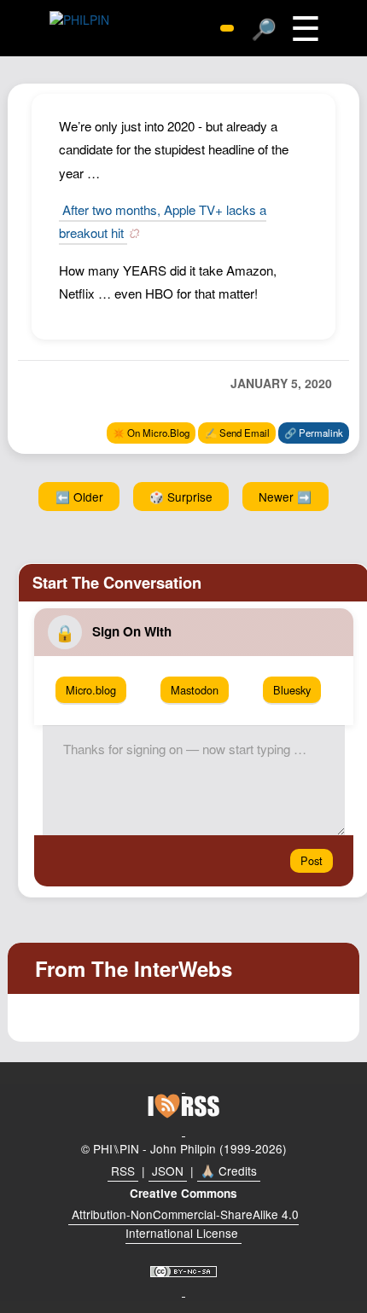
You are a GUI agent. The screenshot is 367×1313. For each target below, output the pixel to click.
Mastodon (194, 690)
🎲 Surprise (181, 496)
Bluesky (292, 690)
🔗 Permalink (313, 432)
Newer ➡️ (285, 496)
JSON (168, 1170)
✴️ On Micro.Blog (151, 432)
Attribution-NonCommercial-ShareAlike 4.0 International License (185, 1223)
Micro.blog (91, 690)
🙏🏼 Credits (229, 1170)
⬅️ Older (79, 496)
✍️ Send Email (237, 432)
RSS (123, 1170)
